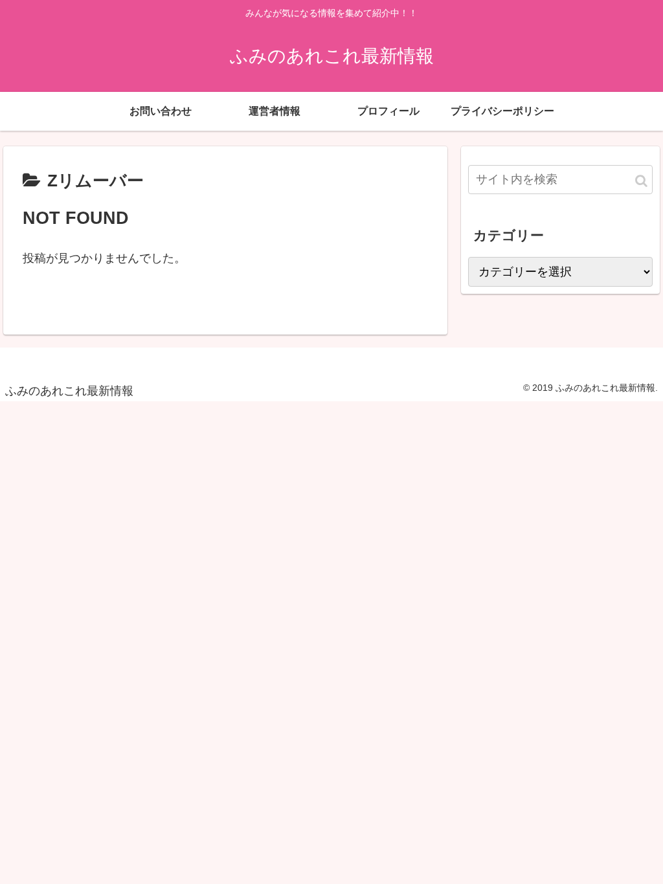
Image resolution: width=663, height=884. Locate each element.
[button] (641, 181)
